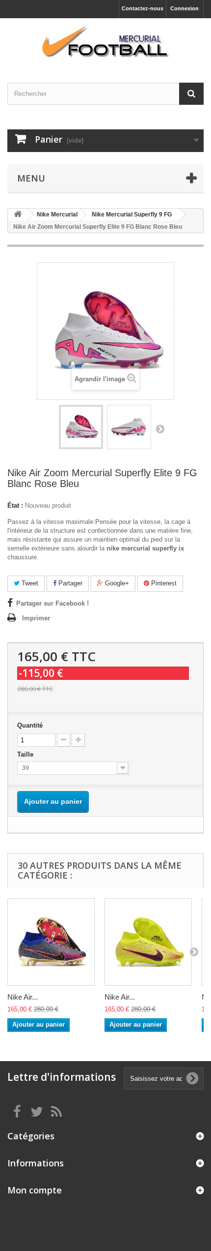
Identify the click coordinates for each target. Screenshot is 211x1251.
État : (15, 505)
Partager (69, 583)
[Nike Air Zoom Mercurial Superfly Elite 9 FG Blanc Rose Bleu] (81, 427)
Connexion (184, 8)
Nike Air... (22, 997)
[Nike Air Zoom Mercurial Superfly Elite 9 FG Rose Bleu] (51, 942)
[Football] (105, 42)
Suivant (160, 428)
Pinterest (163, 583)
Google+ (116, 583)
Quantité (30, 725)
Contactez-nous (142, 8)
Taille (26, 754)
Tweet (29, 583)
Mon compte (34, 1190)
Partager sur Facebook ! (52, 603)
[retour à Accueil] (17, 215)
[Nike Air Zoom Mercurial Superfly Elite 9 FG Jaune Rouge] (148, 942)
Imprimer (36, 618)
